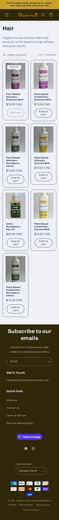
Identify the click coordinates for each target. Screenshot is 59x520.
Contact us (13, 408)
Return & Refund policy (20, 423)
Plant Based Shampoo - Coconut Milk (42, 160)
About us (12, 400)
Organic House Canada (27, 501)
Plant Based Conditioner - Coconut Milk (42, 227)
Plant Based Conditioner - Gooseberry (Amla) (13, 291)
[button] (7, 15)
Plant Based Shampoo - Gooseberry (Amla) (13, 161)
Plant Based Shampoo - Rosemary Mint (15, 97)
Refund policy (26, 505)
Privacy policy (43, 505)
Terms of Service (16, 415)
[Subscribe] (48, 362)
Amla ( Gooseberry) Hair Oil (13, 227)
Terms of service (31, 510)
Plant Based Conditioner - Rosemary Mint (43, 97)
